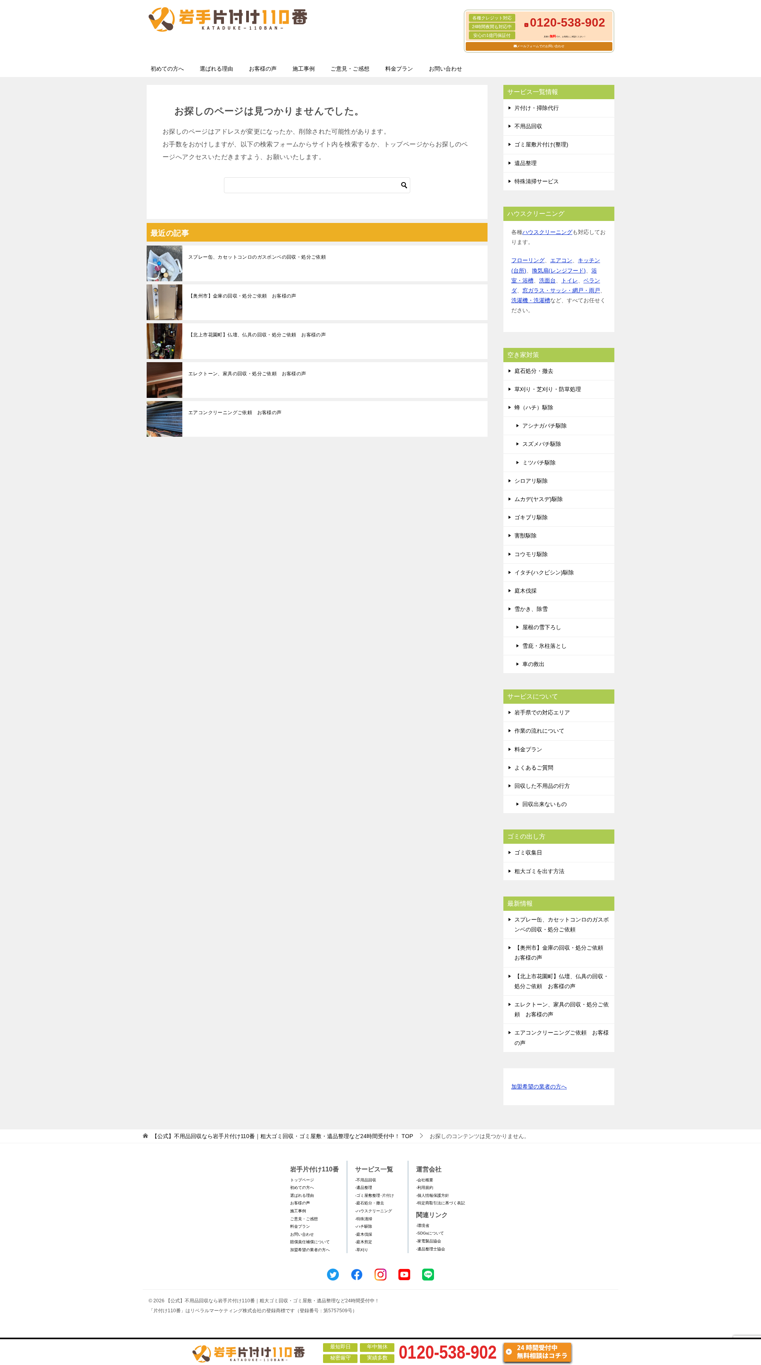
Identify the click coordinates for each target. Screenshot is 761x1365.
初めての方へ (167, 68)
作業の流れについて (539, 731)
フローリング (528, 260)
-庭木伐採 (363, 1234)
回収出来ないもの (544, 804)
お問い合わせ (445, 68)
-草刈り (361, 1250)
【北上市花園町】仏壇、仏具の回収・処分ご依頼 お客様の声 (257, 335)
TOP (282, 1136)
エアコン (561, 260)
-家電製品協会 (428, 1241)
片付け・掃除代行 (536, 108)
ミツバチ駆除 (539, 462)
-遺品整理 (363, 1187)
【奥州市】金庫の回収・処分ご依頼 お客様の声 (242, 296)
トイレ (569, 280)
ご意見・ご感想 (350, 68)
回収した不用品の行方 (542, 786)
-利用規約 (424, 1187)
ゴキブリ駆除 (531, 517)
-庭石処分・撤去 (369, 1203)
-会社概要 (424, 1180)
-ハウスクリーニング (373, 1211)
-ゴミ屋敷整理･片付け (374, 1195)
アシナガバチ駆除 (544, 425)
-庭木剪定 (363, 1242)
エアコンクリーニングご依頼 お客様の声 (235, 412)
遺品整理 (525, 163)
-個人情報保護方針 (432, 1195)
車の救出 (533, 664)
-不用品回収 (365, 1180)
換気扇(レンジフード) (559, 270)
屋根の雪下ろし (541, 627)
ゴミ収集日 (528, 852)
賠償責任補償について (310, 1242)
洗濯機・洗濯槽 (530, 300)
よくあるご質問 (533, 767)
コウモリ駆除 (531, 554)
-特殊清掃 (363, 1219)
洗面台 (547, 280)
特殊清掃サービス (536, 181)
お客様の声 (263, 68)
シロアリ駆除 (531, 481)
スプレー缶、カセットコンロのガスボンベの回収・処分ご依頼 (257, 257)
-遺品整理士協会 (430, 1249)
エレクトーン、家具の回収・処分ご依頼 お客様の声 (247, 373)
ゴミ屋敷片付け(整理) (541, 144)
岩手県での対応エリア (542, 712)
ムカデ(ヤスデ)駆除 (538, 499)
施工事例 (304, 68)
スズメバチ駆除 (541, 444)
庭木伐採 (525, 590)
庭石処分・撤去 (533, 371)
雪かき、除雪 (531, 609)
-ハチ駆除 (363, 1226)
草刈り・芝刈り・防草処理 (547, 389)
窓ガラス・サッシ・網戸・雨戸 (561, 290)
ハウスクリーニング (547, 232)
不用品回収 (528, 126)
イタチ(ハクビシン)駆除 (544, 572)
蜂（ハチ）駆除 (533, 407)
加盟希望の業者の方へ (539, 1086)
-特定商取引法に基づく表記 (440, 1203)
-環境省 (422, 1225)
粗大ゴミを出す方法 (539, 871)
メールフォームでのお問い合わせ (540, 46)
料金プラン (399, 68)
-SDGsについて (430, 1233)
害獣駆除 (525, 535)
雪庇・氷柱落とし (544, 646)
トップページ (302, 1180)
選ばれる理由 (216, 68)
